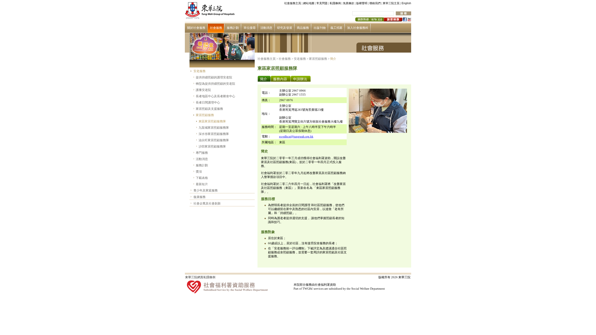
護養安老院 (203, 90)
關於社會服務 (196, 28)
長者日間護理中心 (208, 102)
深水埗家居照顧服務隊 (214, 134)
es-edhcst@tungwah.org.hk (296, 136)
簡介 (333, 58)
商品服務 (303, 28)
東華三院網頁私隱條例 (200, 277)
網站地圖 (308, 3)
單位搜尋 (250, 28)
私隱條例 (335, 3)
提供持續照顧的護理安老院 (214, 77)
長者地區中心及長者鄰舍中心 (215, 96)
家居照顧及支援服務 (209, 109)
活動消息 (266, 28)
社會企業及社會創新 (207, 203)
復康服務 (199, 197)
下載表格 (202, 178)
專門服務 (202, 152)
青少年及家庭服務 (205, 190)
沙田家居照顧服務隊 (212, 146)
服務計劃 (233, 28)
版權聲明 (361, 3)
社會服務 (216, 28)
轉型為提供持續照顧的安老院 (215, 83)
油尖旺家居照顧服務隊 (214, 140)
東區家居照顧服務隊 (212, 121)
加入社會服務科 (357, 28)
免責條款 (348, 3)
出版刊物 (320, 28)
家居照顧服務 (205, 115)
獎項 (199, 171)
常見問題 (322, 3)
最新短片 (202, 184)
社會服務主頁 (292, 3)
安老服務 (199, 71)
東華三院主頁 (391, 3)
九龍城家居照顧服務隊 (214, 127)
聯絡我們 (375, 3)
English (406, 3)
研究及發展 (284, 28)
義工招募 (336, 28)
